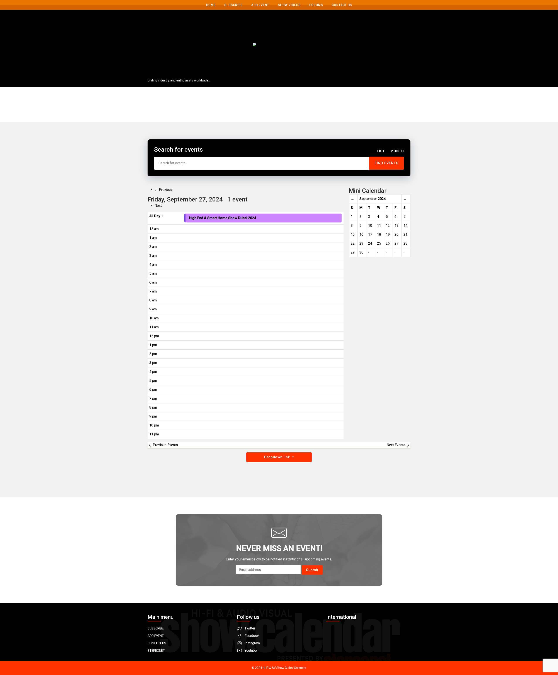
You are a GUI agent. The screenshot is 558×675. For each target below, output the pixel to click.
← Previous (164, 190)
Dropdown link (277, 457)
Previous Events (165, 445)
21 (405, 234)
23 (361, 243)
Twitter (250, 628)
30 (361, 252)
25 (379, 243)
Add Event (260, 5)
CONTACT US (157, 643)
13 (396, 225)
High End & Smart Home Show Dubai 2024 (222, 218)
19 (388, 234)
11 (379, 225)
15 (353, 234)
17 (370, 234)
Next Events (396, 445)
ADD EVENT (156, 636)
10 (370, 225)
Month (397, 151)
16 (361, 234)
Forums (316, 5)
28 (405, 243)
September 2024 (372, 199)
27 (396, 243)
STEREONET (156, 650)
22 (353, 243)
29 (353, 252)
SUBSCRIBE (156, 628)
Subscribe (233, 5)
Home (211, 5)
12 (388, 225)
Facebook (252, 636)
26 (388, 243)
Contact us (342, 5)
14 (405, 225)
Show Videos (289, 5)
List (381, 151)
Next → (160, 205)
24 (370, 243)
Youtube (251, 650)
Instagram (252, 643)
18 (379, 234)
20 (396, 234)
